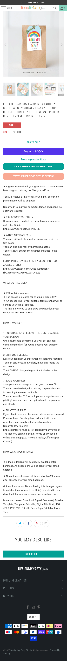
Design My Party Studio (21, 650)
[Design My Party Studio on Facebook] (27, 608)
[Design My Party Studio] (33, 8)
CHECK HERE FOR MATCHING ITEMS (33, 166)
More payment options (33, 159)
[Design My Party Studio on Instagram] (33, 608)
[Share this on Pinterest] (37, 523)
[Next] (61, 44)
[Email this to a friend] (45, 523)
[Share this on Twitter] (20, 523)
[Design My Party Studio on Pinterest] (39, 608)
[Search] (55, 8)
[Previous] (5, 44)
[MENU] (1, 8)
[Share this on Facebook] (28, 523)
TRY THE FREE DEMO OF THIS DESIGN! (33, 176)
